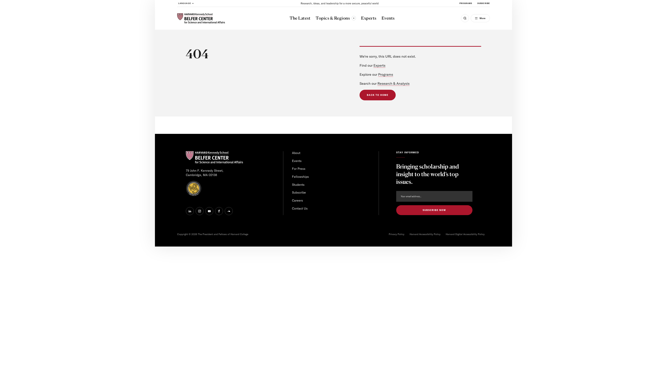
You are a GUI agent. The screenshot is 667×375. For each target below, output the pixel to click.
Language (184, 3)
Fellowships (300, 177)
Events (297, 161)
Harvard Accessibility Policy (425, 234)
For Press (298, 169)
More (482, 18)
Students (298, 185)
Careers (297, 200)
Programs (465, 3)
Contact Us (300, 208)
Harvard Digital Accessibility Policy (465, 234)
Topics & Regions (336, 18)
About (296, 153)
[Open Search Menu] (465, 18)
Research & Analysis (393, 83)
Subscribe (483, 3)
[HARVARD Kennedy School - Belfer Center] (201, 18)
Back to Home (377, 95)
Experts (379, 65)
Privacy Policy (396, 234)
